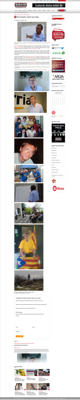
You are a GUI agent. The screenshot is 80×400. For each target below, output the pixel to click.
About (65, 398)
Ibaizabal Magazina (25, 343)
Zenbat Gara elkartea (55, 172)
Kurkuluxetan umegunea (55, 169)
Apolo (20, 293)
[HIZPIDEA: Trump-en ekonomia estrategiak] (32, 372)
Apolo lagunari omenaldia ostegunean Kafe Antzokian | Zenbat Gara (31, 300)
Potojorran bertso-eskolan (32, 63)
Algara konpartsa (54, 148)
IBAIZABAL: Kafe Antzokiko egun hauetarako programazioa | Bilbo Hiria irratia (33, 304)
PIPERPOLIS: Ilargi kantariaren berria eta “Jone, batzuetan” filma (31, 393)
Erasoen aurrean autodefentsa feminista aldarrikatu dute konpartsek (43, 379)
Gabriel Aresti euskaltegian (18, 46)
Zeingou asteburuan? (28, 56)
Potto (35, 56)
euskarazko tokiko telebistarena (33, 48)
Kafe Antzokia (54, 167)
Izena (17, 327)
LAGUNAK (41, 0)
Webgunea (17, 331)
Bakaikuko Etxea (54, 150)
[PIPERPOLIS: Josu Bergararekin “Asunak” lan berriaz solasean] (44, 386)
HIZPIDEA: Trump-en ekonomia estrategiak (31, 379)
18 (54, 101)
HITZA (16, 10)
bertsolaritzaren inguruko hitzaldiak (31, 58)
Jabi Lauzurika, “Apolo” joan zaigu (27, 17)
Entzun (47, 0)
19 (56, 101)
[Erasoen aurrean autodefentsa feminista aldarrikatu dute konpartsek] (44, 372)
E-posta (33, 327)
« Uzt (52, 108)
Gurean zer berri (20, 14)
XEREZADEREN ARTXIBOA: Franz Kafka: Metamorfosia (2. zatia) (20, 379)
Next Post (16, 341)
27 (58, 103)
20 (58, 101)
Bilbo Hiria (16, 45)
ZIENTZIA (24, 10)
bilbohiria (23, 293)
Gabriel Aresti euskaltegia (55, 160)
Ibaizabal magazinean (43, 56)
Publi (44, 0)
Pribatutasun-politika (54, 398)
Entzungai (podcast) (17, 343)
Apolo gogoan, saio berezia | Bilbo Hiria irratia (27, 308)
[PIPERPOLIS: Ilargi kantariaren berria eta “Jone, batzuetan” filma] (32, 386)
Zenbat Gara (33, 46)
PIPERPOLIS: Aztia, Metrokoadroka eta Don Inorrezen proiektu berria (20, 393)
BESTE (53, 10)
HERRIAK (34, 10)
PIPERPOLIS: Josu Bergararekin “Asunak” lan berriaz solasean (43, 393)
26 (56, 103)
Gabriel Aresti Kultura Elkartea (56, 162)
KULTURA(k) (29, 10)
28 (60, 103)
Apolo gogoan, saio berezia (21, 345)
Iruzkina (17, 315)
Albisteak (15, 14)
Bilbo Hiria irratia (54, 152)
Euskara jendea (54, 157)
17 (52, 101)
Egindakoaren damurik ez (42, 69)
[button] (58, 10)
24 (52, 103)
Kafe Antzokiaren (19, 47)
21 (60, 101)
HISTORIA (39, 10)
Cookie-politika (61, 398)
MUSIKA (20, 10)
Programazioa (55, 0)
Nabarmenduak (26, 14)
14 (60, 99)
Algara (27, 59)
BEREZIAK (48, 10)
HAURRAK (44, 10)
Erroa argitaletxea (54, 155)
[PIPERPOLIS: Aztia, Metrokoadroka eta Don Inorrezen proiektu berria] (20, 386)
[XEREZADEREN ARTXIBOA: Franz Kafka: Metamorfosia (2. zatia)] (20, 372)
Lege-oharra (49, 398)
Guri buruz (37, 0)
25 (54, 103)
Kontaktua (51, 0)
